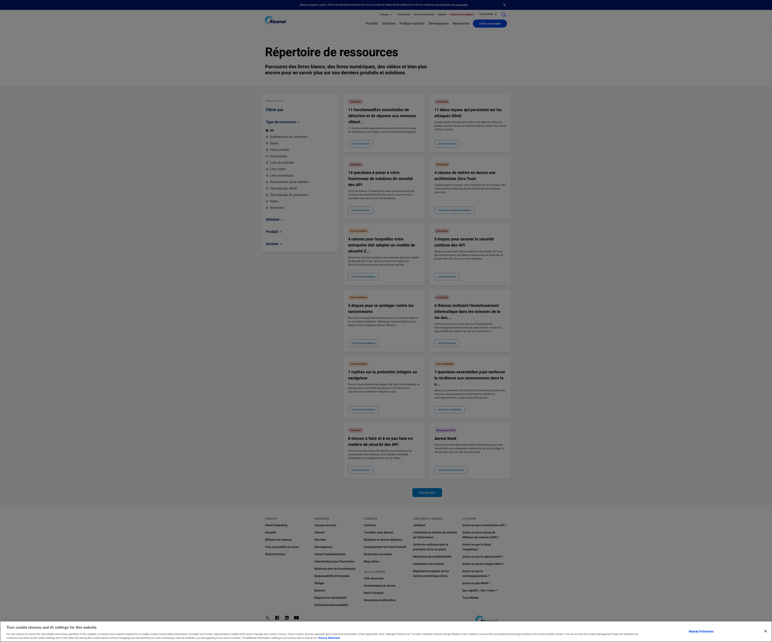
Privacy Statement (329, 637)
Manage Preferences (701, 631)
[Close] (765, 631)
